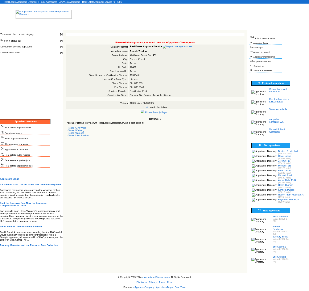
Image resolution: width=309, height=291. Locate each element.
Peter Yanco (284, 170)
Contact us (258, 66)
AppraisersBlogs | (165, 287)
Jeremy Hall (284, 161)
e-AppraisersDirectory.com (156, 277)
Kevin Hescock (280, 216)
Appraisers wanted (262, 61)
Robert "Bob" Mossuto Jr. (291, 194)
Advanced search (261, 52)
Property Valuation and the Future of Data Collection (29, 245)
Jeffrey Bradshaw (278, 227)
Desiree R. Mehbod (288, 151)
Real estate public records (17, 155)
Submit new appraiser (264, 38)
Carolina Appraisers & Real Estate (279, 100)
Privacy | (153, 282)
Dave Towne (284, 156)
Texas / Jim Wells (77, 128)
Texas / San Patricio (78, 135)
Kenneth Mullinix (286, 190)
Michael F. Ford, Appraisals (277, 130)
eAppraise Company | (144, 287)
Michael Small (285, 175)
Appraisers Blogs (9, 179)
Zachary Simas (280, 236)
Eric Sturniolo (279, 257)
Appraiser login (260, 43)
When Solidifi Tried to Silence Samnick (21, 226)
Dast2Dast (180, 287)
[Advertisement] (154, 15)
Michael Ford (284, 165)
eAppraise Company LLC (276, 120)
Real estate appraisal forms (17, 127)
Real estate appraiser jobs (17, 160)
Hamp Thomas (285, 185)
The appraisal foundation (16, 144)
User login (258, 47)
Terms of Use (166, 282)
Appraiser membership (264, 57)
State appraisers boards (16, 138)
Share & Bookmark (262, 70)
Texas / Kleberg (76, 130)
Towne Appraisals (278, 109)
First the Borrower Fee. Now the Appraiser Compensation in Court (23, 204)
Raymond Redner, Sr (289, 199)
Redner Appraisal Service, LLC (278, 90)
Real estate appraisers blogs (18, 166)
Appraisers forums (13, 133)
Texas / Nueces (76, 133)
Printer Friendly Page (155, 112)
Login (146, 107)
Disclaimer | (142, 282)
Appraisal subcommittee (16, 149)
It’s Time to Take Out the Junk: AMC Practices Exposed (30, 184)
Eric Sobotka (279, 246)
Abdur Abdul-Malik (287, 180)
